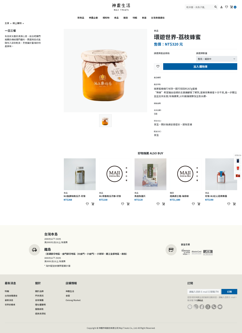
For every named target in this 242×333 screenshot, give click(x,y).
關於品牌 (39, 291)
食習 (68, 295)
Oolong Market (73, 300)
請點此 (200, 300)
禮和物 (106, 17)
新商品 (80, 17)
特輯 (135, 17)
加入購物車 (200, 66)
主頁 (7, 23)
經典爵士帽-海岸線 (179, 196)
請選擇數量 (201, 53)
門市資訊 (39, 295)
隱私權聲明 (40, 304)
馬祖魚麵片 (140, 196)
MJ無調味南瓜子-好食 (75, 196)
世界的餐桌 (10, 304)
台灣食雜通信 (158, 17)
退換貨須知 (40, 313)
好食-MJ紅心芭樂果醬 (216, 196)
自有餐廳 (39, 300)
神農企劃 (93, 17)
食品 (116, 17)
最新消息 (9, 300)
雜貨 (125, 17)
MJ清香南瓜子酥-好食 (110, 196)
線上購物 (17, 23)
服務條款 (39, 309)
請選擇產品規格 (162, 53)
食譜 (144, 17)
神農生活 (70, 291)
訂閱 (229, 291)
